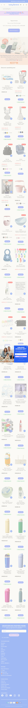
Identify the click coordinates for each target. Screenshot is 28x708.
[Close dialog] (27, 346)
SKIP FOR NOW (21, 358)
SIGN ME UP (21, 356)
